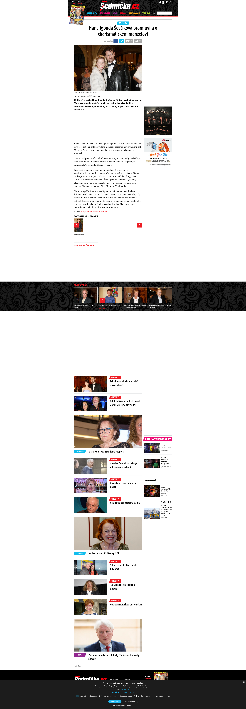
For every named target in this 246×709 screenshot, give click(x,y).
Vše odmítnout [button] (130, 701)
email (131, 41)
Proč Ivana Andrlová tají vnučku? (126, 604)
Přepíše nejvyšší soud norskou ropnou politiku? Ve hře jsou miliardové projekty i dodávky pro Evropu (166, 508)
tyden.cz (164, 517)
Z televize (104, 13)
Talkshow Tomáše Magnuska (165, 461)
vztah (82, 212)
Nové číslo (77, 3)
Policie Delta (166, 447)
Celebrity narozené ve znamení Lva (109, 305)
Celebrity (91, 13)
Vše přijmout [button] (115, 701)
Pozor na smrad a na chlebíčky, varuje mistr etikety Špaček (113, 657)
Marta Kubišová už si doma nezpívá (106, 452)
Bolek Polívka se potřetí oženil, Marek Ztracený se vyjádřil (125, 403)
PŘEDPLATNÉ (114, 679)
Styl (115, 13)
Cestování (134, 13)
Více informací (125, 689)
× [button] (244, 682)
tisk (139, 41)
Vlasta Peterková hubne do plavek (123, 485)
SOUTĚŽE (127, 679)
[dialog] (123, 694)
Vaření (146, 13)
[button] (123, 692)
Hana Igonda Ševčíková (92, 212)
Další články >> (79, 666)
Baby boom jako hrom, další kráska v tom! (124, 383)
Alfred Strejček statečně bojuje (125, 503)
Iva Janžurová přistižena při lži (103, 553)
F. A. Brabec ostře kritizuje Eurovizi (122, 587)
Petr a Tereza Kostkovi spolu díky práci (123, 567)
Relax (123, 13)
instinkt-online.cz (164, 495)
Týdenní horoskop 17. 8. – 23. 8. (165, 489)
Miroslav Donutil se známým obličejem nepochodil (124, 465)
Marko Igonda (103, 212)
